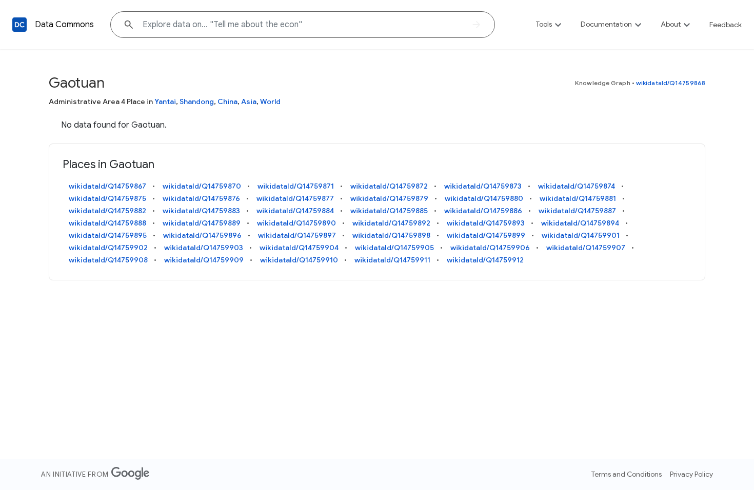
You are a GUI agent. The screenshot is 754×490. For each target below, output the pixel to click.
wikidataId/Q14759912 (485, 259)
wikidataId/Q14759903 (203, 247)
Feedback (725, 24)
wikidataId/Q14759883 (201, 210)
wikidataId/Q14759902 (108, 247)
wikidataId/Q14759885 (389, 210)
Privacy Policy (691, 474)
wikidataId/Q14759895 (108, 235)
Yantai (165, 101)
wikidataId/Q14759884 (295, 210)
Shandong (197, 101)
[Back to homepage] (19, 24)
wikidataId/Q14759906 (490, 247)
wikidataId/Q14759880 (484, 198)
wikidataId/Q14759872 (389, 186)
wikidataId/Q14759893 (486, 223)
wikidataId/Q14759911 (392, 259)
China (227, 101)
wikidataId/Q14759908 (108, 259)
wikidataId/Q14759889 (202, 223)
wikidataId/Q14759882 (107, 210)
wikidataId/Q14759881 (578, 198)
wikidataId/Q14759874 (576, 186)
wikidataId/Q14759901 (581, 235)
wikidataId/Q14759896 (202, 235)
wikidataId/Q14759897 (297, 235)
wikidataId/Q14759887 (577, 210)
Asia (248, 101)
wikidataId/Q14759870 (202, 186)
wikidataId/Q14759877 (295, 198)
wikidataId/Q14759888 (107, 223)
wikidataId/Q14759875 (107, 198)
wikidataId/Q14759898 (391, 235)
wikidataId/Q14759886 (483, 210)
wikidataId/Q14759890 (296, 223)
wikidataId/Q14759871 (295, 186)
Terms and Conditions (626, 474)
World (270, 101)
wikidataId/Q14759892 (391, 223)
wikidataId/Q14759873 (483, 186)
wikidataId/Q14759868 (670, 83)
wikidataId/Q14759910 (299, 259)
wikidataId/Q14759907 (585, 247)
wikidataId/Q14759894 (580, 223)
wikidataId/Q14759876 (201, 198)
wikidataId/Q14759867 (107, 186)
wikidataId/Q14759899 (486, 235)
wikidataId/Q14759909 (204, 259)
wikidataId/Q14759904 (299, 247)
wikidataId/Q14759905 (394, 247)
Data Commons (64, 24)
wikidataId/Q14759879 (389, 198)
